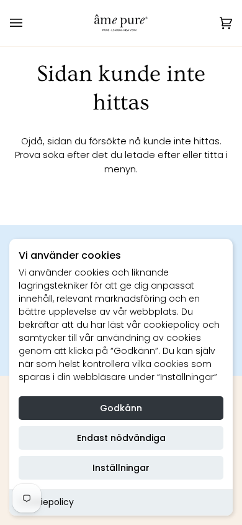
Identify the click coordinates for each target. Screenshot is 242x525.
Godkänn (121, 408)
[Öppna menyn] (28, 23)
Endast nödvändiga (121, 438)
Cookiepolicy (46, 502)
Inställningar (121, 468)
